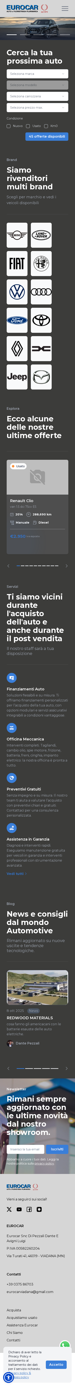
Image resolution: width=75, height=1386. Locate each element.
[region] (37, 514)
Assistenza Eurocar (22, 1325)
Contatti (13, 1340)
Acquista (14, 1310)
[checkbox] (8, 126)
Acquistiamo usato (22, 1318)
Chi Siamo (15, 1333)
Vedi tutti (16, 874)
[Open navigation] (65, 8)
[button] (8, 1377)
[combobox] (37, 73)
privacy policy (44, 1163)
